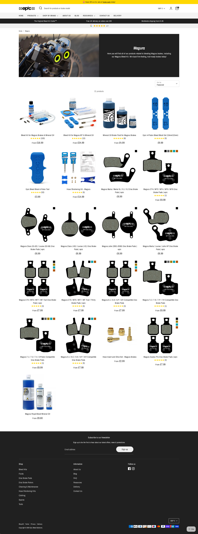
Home (21, 15)
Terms (27, 524)
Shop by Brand (49, 15)
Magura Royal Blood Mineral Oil (37, 413)
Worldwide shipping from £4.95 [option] (153, 21)
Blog (77, 15)
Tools (21, 504)
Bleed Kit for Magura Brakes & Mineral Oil (37, 135)
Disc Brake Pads (25, 478)
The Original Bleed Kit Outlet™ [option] (45, 21)
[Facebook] (129, 468)
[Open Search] (40, 8)
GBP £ (160, 8)
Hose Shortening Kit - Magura (78, 189)
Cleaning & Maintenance (28, 486)
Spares (21, 499)
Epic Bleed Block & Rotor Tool (37, 189)
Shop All (21, 524)
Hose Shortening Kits (27, 491)
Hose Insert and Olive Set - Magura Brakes (119, 356)
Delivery (118, 15)
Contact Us (105, 15)
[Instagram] (133, 468)
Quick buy (38, 128)
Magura (27, 31)
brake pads (107, 2)
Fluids (21, 473)
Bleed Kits (23, 469)
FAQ (75, 478)
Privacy (33, 524)
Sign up (125, 449)
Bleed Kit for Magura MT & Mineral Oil (78, 135)
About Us (67, 15)
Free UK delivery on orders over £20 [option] (99, 21)
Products (32, 15)
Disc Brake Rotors (26, 482)
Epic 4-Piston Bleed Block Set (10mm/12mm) (160, 135)
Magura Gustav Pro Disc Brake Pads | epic (160, 356)
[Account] (171, 8)
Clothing (22, 495)
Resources (88, 15)
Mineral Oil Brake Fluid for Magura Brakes (119, 135)
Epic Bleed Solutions (36, 528)
